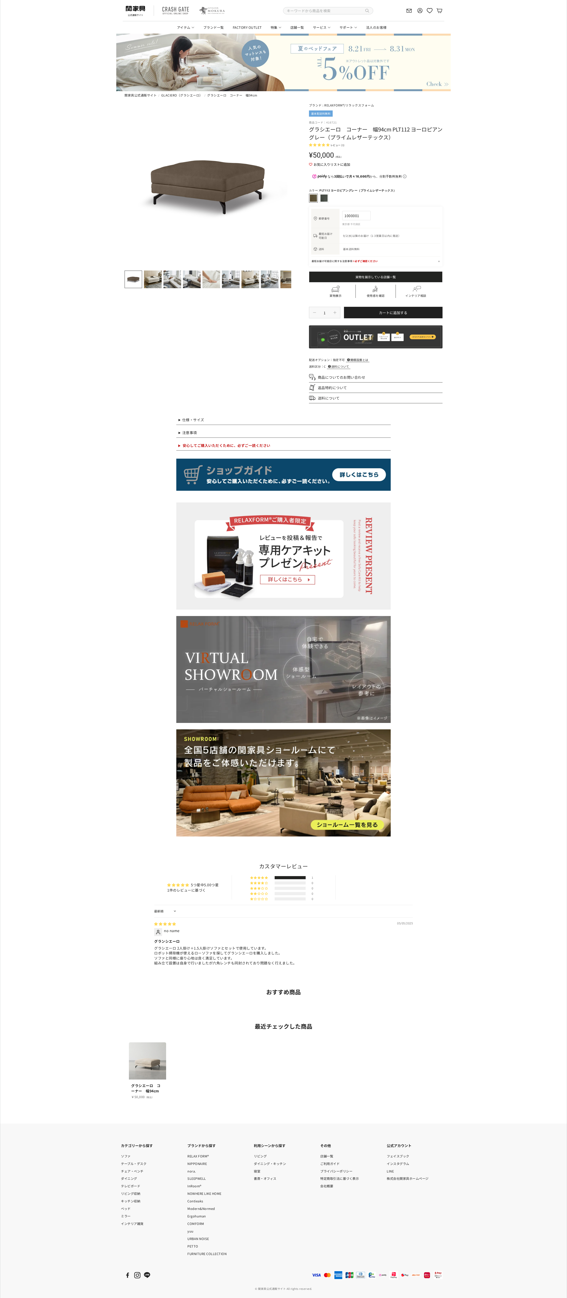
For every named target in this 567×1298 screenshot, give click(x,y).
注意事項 (189, 432)
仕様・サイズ (193, 419)
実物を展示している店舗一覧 (375, 277)
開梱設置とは (359, 360)
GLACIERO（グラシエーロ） (182, 95)
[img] (165, 923)
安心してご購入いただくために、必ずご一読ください (226, 445)
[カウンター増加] (335, 313)
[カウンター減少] (314, 313)
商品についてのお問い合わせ (341, 377)
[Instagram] (137, 1275)
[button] (328, 10)
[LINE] (147, 1275)
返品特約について (332, 387)
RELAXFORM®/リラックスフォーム (349, 105)
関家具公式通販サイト (140, 95)
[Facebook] (127, 1275)
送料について (340, 366)
